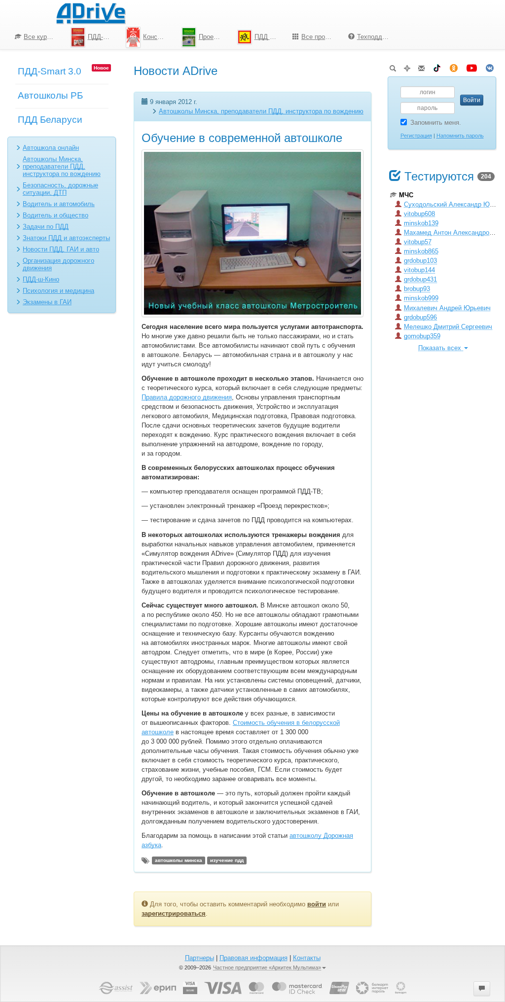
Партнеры (199, 958)
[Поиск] (393, 66)
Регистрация (416, 136)
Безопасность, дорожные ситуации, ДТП (60, 188)
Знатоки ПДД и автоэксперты (66, 238)
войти (316, 904)
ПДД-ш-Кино (41, 279)
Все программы (321, 36)
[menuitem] (35, 37)
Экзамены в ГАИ (47, 302)
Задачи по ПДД (46, 226)
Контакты (307, 958)
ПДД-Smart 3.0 (49, 71)
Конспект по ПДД (158, 36)
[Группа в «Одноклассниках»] (453, 66)
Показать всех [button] (440, 348)
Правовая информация (253, 958)
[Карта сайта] (407, 66)
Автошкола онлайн (51, 147)
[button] (481, 988)
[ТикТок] (437, 66)
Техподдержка (377, 36)
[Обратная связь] (421, 66)
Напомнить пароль (460, 136)
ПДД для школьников (270, 36)
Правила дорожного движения (187, 397)
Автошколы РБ (50, 95)
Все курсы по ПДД (43, 36)
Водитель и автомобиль (59, 204)
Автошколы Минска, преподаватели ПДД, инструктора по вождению (62, 166)
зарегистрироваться (174, 913)
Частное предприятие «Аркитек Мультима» (267, 967)
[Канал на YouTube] (471, 66)
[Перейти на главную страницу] (91, 12)
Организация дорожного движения (58, 264)
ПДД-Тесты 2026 (103, 36)
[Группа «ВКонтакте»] (489, 66)
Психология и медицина (58, 290)
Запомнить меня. (435, 122)
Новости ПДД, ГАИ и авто (61, 249)
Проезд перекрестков (214, 36)
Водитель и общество (55, 215)
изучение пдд (227, 860)
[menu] (201, 37)
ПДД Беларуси (50, 119)
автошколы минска (178, 860)
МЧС (406, 195)
